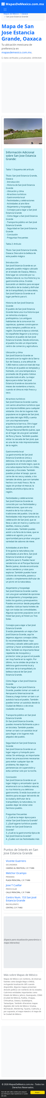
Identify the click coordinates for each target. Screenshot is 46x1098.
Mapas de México (11, 14)
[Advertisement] (23, 87)
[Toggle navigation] (5, 9)
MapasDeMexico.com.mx (25, 4)
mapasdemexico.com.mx (17, 52)
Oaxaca (24, 14)
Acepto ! (37, 1092)
